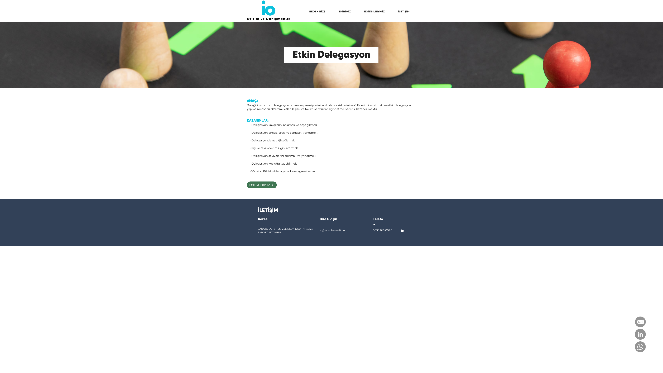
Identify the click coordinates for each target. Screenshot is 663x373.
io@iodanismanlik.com (333, 230)
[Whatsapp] (640, 346)
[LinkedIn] (640, 334)
